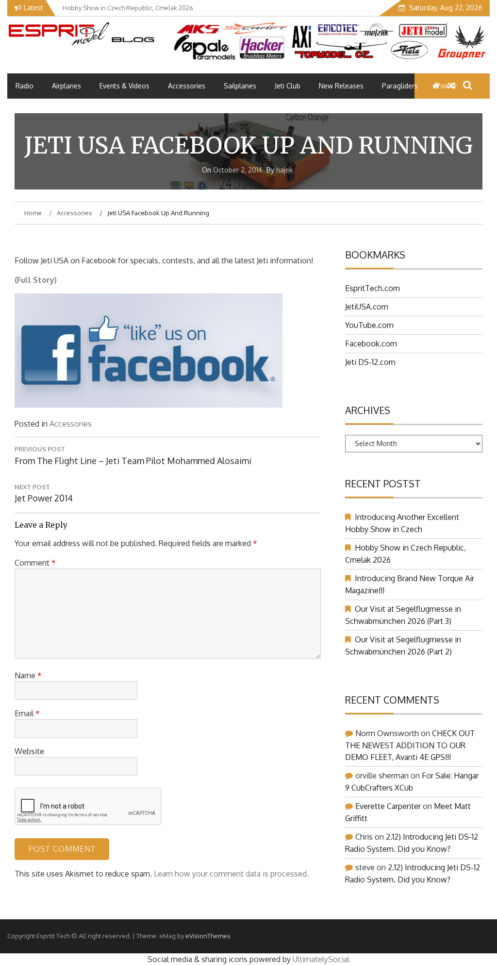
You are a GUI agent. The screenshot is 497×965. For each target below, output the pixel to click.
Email (27, 713)
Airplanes (66, 86)
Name (28, 675)
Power (446, 86)
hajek (284, 170)
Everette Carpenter (388, 806)
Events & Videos (124, 86)
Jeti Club (287, 86)
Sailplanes (240, 86)
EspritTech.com (372, 288)
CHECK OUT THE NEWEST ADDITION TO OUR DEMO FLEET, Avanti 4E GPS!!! (410, 745)
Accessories (186, 86)
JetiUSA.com (366, 306)
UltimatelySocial (321, 959)
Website (29, 751)
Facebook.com (371, 343)
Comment (35, 563)
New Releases (341, 86)
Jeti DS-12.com (370, 362)
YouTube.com (369, 325)
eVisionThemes (208, 936)
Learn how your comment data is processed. (231, 874)
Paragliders (400, 86)
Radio (24, 86)
